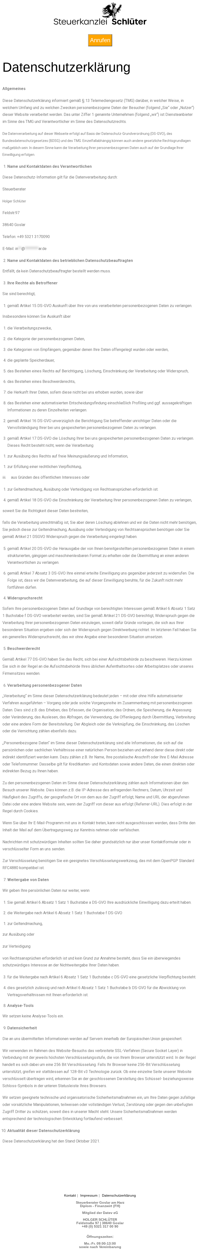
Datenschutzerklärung (119, 1195)
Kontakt (70, 1195)
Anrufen (100, 40)
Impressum (89, 1195)
